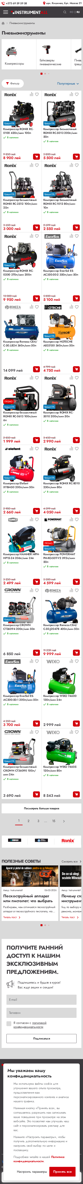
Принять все (62, 1171)
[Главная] (29, 12)
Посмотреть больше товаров (41, 808)
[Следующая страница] (64, 821)
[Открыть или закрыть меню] (5, 12)
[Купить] (36, 157)
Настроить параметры (32, 1171)
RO (72, 12)
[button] (64, 12)
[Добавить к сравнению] (31, 94)
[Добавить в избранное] (37, 94)
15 (53, 821)
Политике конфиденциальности (38, 1159)
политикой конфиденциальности (30, 1024)
